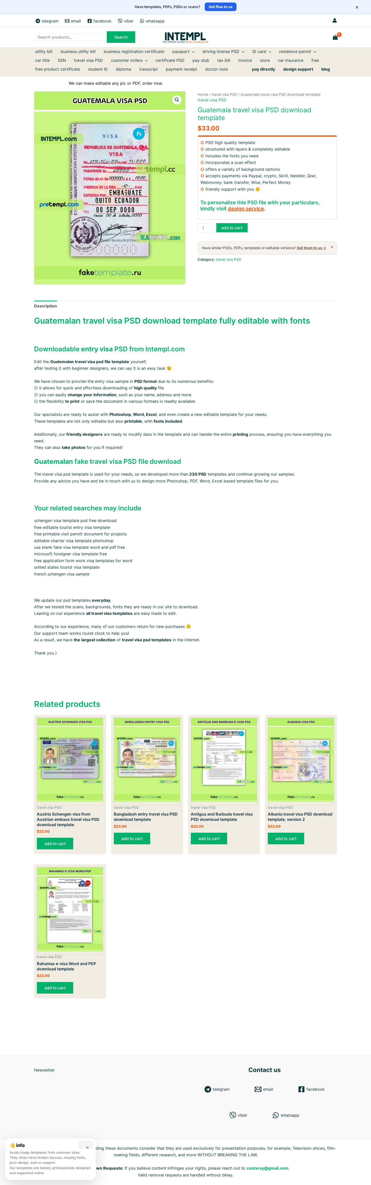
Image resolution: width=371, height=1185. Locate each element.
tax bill (223, 60)
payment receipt (181, 69)
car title (42, 60)
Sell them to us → (311, 248)
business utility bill (78, 51)
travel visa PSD (88, 60)
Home (203, 94)
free (315, 60)
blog (325, 69)
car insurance (290, 60)
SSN (62, 60)
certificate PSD (169, 60)
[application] (192, 51)
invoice (245, 60)
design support (298, 69)
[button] (176, 99)
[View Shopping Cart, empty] (335, 37)
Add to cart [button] (55, 843)
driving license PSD (220, 51)
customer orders (127, 60)
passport (181, 51)
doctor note (216, 69)
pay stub (201, 60)
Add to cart (232, 227)
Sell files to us (220, 7)
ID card (259, 51)
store (265, 60)
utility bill (43, 51)
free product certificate (57, 69)
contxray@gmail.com (267, 1168)
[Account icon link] (334, 20)
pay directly (263, 69)
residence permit (295, 51)
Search (121, 37)
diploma (123, 69)
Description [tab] (45, 305)
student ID (98, 69)
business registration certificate (134, 51)
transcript (148, 69)
